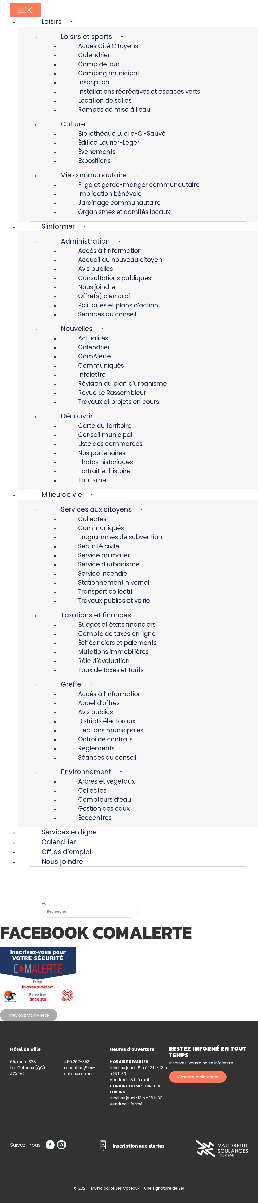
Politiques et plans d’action (118, 305)
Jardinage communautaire (119, 203)
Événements (97, 151)
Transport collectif (105, 591)
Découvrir (77, 416)
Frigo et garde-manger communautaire (139, 185)
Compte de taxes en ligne (117, 633)
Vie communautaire (94, 175)
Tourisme (92, 480)
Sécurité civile (98, 546)
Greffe (71, 684)
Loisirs (52, 21)
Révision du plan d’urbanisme (122, 383)
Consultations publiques (114, 278)
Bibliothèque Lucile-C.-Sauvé (122, 133)
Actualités (93, 338)
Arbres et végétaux (106, 781)
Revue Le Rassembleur (112, 392)
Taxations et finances (96, 615)
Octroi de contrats (105, 739)
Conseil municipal (105, 435)
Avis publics (95, 269)
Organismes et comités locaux (124, 212)
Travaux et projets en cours (118, 402)
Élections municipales (110, 730)
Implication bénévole (110, 194)
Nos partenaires (101, 453)
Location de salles (105, 100)
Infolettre (92, 374)
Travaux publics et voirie (114, 600)
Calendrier (94, 55)
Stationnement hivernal (113, 582)
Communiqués (101, 365)
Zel (181, 1188)
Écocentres (95, 818)
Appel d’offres (99, 703)
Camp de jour (99, 64)
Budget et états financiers (117, 624)
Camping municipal (108, 73)
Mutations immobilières (113, 652)
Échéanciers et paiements (117, 643)
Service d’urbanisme (109, 564)
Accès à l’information (110, 251)
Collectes (92, 519)
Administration (85, 241)
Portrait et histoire (104, 471)
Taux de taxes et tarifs (111, 670)
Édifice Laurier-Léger (108, 142)
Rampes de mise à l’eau (114, 109)
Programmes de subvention (120, 537)
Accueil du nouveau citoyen (120, 260)
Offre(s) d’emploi (104, 296)
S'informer (58, 226)
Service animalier (104, 555)
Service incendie (102, 573)
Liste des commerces (110, 444)
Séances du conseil (107, 314)
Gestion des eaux (104, 808)
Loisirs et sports (86, 36)
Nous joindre (96, 287)
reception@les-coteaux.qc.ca (79, 1071)
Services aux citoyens (96, 509)
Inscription (93, 82)
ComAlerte (94, 356)
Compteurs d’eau (104, 799)
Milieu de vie (62, 494)
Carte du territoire (105, 426)
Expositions (94, 161)
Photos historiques (105, 462)
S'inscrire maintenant (198, 1077)
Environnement (86, 771)
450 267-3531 (77, 1062)
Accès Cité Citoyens (108, 46)
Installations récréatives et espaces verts (139, 91)
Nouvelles (76, 328)
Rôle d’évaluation (104, 661)
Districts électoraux (106, 721)
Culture (73, 124)
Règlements (96, 748)
